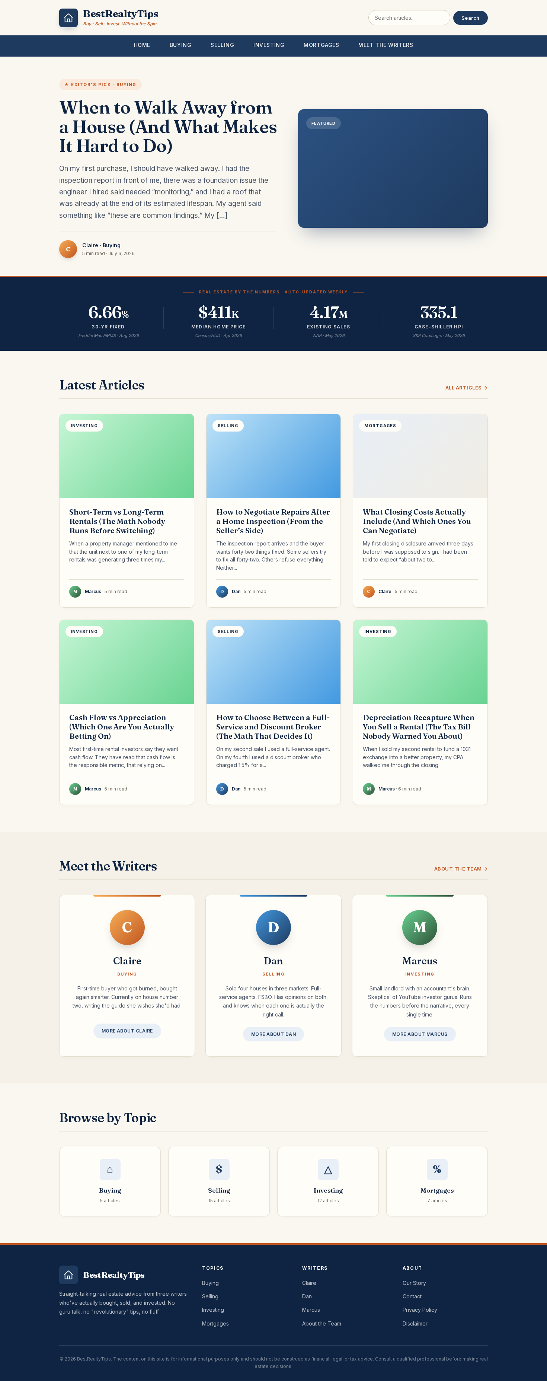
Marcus (311, 1310)
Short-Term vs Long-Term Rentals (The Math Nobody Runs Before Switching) (117, 521)
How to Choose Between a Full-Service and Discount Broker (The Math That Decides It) (273, 727)
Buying (180, 45)
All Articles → (466, 388)
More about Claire (127, 1031)
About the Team (321, 1323)
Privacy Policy (420, 1310)
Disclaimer (415, 1323)
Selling (222, 45)
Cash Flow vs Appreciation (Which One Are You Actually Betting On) (121, 727)
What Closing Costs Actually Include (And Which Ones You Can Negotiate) (417, 521)
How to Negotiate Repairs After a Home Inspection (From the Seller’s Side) (273, 521)
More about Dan (273, 1034)
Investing (268, 45)
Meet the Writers (385, 45)
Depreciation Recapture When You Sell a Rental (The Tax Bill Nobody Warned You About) (418, 727)
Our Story (414, 1283)
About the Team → (461, 869)
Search (470, 18)
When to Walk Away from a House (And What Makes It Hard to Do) (168, 126)
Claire (309, 1283)
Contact (412, 1296)
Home (142, 45)
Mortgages (321, 45)
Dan (307, 1296)
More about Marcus (420, 1034)
